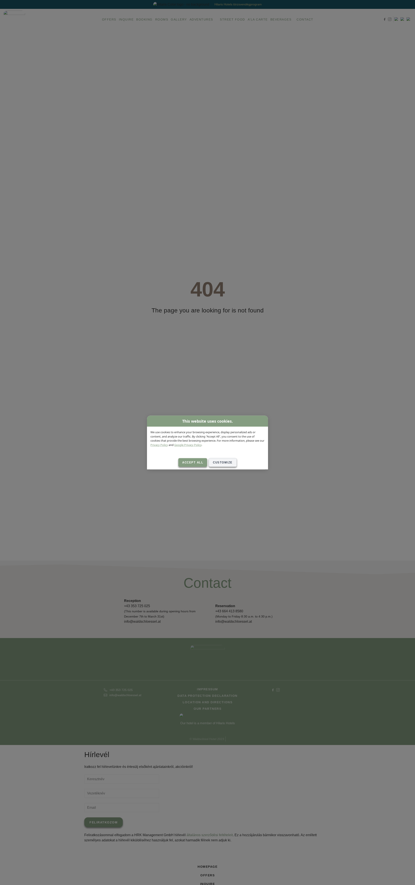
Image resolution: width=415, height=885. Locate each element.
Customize (223, 462)
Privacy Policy (159, 445)
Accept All (192, 462)
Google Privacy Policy (187, 445)
